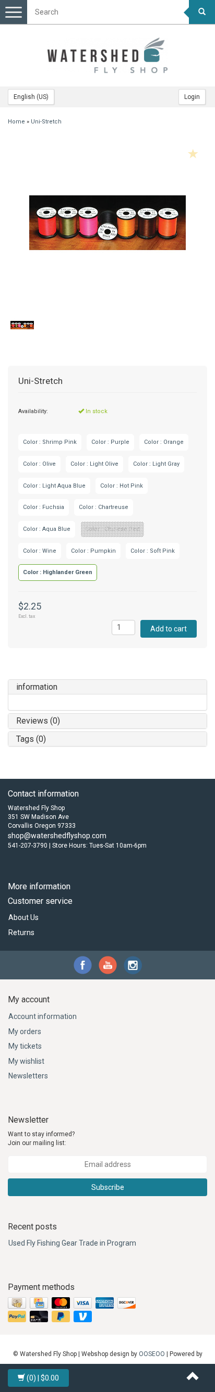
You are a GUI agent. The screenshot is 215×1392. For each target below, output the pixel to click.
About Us (23, 917)
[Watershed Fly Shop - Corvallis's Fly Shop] (107, 55)
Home (16, 121)
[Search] (202, 12)
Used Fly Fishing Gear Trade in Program (72, 1243)
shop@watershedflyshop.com (57, 835)
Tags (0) (31, 739)
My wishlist (26, 1061)
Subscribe (107, 1187)
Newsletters (28, 1076)
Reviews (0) (38, 721)
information (36, 687)
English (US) (31, 97)
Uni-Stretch (46, 121)
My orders (24, 1031)
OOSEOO (152, 1354)
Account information (42, 1016)
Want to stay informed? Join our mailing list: (41, 1138)
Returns (21, 932)
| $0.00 (43, 1378)
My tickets (25, 1046)
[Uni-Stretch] (107, 222)
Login (192, 97)
